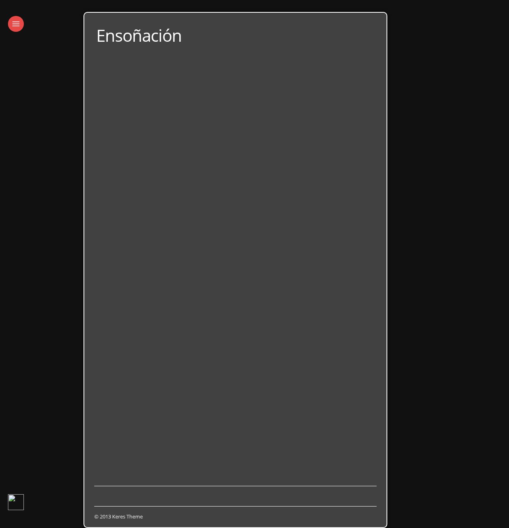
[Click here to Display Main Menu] (16, 24)
